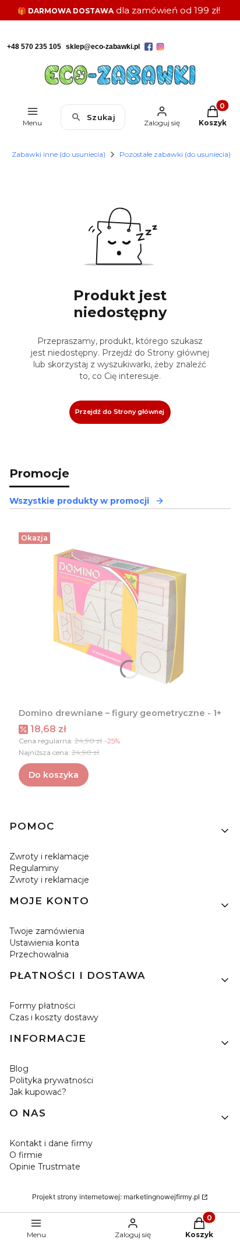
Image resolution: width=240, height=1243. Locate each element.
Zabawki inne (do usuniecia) (58, 154)
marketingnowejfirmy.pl (161, 1196)
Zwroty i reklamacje (49, 856)
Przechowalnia (39, 954)
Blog (19, 1068)
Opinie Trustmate (44, 1166)
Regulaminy (34, 868)
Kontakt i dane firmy (51, 1143)
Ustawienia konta (44, 942)
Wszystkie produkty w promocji (79, 501)
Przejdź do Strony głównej (119, 412)
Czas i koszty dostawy (53, 1017)
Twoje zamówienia (46, 931)
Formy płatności (42, 1005)
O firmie (26, 1155)
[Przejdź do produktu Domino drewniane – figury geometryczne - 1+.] (120, 615)
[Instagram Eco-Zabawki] (160, 47)
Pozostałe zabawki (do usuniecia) (175, 154)
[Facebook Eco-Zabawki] (148, 47)
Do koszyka (54, 775)
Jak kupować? (37, 1092)
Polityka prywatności (51, 1080)
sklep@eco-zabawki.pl (103, 47)
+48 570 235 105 (34, 47)
